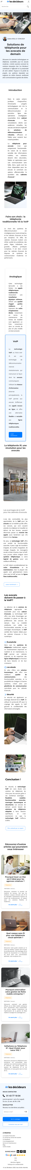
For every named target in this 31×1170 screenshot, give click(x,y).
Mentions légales (15, 1162)
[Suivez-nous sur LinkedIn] (18, 1151)
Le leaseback (6, 1139)
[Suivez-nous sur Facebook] (21, 1151)
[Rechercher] (27, 6)
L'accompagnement (8, 1141)
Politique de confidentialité (15, 1164)
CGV (15, 1158)
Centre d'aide (7, 1146)
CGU (15, 1160)
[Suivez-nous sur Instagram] (24, 1151)
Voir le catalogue (15, 1119)
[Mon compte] (28, 2)
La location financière (9, 1135)
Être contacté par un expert (15, 828)
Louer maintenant (14, 434)
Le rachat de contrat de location (12, 1137)
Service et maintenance (9, 1143)
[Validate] (25, 1112)
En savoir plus (15, 905)
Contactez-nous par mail (15, 1124)
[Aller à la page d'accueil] (15, 1)
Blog (4, 1145)
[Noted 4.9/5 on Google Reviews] (15, 1155)
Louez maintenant (11, 584)
